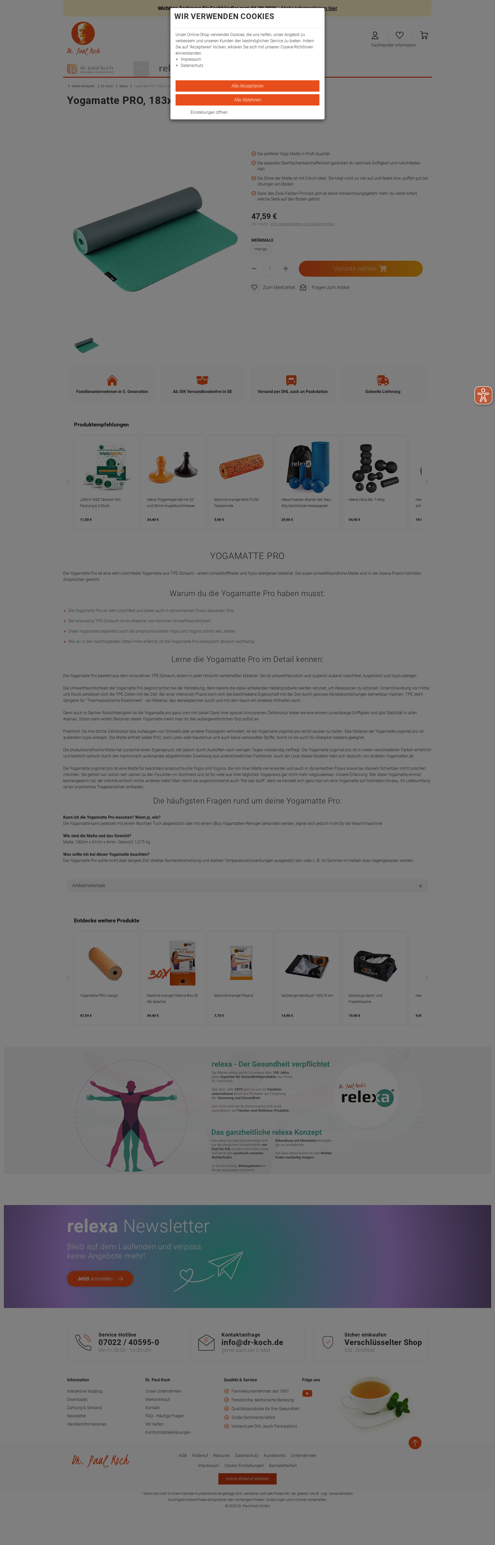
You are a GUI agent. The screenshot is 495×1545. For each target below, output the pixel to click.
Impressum (191, 59)
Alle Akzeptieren (247, 86)
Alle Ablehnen (247, 99)
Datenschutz (192, 65)
